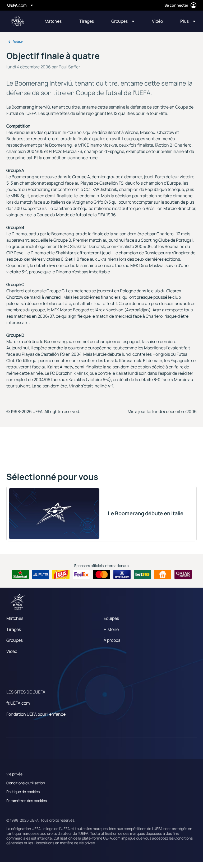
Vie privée (14, 773)
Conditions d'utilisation (25, 782)
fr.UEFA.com (18, 703)
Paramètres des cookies (26, 800)
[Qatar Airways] (183, 574)
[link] (53, 21)
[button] (123, 21)
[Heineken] (20, 574)
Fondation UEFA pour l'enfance (36, 714)
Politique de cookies (23, 791)
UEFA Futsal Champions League (17, 21)
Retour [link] (18, 41)
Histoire (111, 629)
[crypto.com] (122, 574)
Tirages (13, 629)
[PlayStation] (40, 574)
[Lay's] (61, 574)
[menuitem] (55, 21)
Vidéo (11, 651)
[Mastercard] (101, 574)
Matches (14, 618)
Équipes (111, 618)
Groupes (14, 640)
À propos (112, 640)
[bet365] (142, 574)
